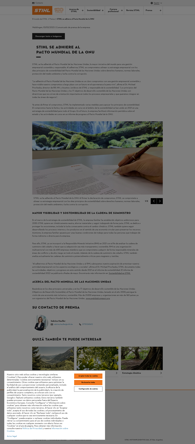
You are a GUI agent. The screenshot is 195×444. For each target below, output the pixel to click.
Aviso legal (12, 436)
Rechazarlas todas (88, 382)
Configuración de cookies (88, 389)
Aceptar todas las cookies (88, 376)
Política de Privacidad (32, 428)
